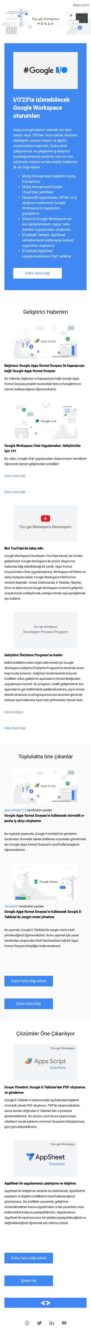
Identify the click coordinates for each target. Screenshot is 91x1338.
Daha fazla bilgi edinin (28, 981)
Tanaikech (11, 906)
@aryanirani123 (15, 810)
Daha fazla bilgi (37, 273)
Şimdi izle (28, 1281)
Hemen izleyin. (14, 712)
